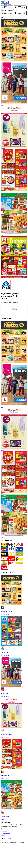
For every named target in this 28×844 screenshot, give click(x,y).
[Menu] (4, 18)
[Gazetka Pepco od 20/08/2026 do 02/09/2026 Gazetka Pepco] (11, 686)
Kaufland (3, 279)
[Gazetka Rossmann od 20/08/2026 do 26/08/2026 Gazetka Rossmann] (11, 728)
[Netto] (14, 60)
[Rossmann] (14, 147)
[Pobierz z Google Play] (7, 9)
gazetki (16, 312)
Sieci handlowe (6, 833)
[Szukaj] (2, 18)
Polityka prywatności (8, 838)
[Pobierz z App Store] (20, 9)
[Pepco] (14, 104)
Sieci (5, 4)
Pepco (2, 105)
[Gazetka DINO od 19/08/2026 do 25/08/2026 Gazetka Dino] (11, 810)
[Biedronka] (14, 190)
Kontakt (9, 4)
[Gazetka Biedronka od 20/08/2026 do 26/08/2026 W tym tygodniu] (11, 769)
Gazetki (2, 4)
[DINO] (14, 234)
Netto (2, 61)
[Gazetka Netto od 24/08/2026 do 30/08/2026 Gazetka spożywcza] (11, 604)
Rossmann (3, 148)
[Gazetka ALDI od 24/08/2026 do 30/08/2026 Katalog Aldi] (11, 645)
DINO (2, 235)
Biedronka (15, 10)
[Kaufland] (14, 277)
